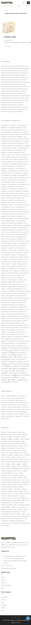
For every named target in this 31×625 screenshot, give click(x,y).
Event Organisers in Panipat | (9, 300)
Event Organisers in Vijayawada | (11, 366)
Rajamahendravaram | (7, 500)
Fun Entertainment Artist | (15, 407)
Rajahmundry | (26, 498)
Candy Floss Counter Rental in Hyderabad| (12, 109)
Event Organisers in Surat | (9, 343)
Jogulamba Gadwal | (12, 471)
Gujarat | (19, 457)
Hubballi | (8, 461)
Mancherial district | (13, 484)
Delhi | (23, 448)
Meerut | (3, 486)
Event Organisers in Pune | (23, 309)
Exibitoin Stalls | (12, 405)
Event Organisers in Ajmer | (13, 134)
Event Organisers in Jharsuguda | (10, 232)
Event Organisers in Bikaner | (17, 159)
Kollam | (25, 477)
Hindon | (27, 459)
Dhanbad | (10, 450)
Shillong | (11, 505)
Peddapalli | (9, 496)
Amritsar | (4, 436)
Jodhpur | (4, 471)
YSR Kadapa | (5, 525)
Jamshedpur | (25, 466)
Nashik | (17, 491)
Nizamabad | (4, 493)
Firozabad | (17, 455)
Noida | (10, 493)
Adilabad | (10, 432)
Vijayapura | (26, 516)
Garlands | (4, 409)
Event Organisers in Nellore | (10, 293)
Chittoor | (26, 446)
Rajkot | (24, 500)
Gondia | (7, 457)
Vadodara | (9, 516)
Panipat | (21, 493)
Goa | (3, 457)
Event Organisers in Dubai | (8, 182)
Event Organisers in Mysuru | (16, 284)
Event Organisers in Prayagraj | (16, 307)
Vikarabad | (11, 518)
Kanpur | (21, 473)
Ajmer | (15, 434)
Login (2, 588)
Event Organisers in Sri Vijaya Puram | (11, 339)
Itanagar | (9, 464)
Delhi (2, 602)
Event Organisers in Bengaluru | (15, 150)
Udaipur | (24, 514)
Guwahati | (11, 459)
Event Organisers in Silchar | (14, 334)
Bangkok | (17, 439)
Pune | (10, 498)
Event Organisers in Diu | (20, 180)
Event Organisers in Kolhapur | (20, 252)
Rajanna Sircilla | (17, 500)
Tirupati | (18, 514)
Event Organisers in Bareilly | (10, 148)
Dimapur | (4, 452)
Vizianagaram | (5, 521)
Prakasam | (16, 496)
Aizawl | (11, 434)
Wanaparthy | (13, 521)
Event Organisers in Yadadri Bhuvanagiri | (18, 379)
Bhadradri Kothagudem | (15, 441)
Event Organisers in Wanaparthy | (18, 373)
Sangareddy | (5, 505)
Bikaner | (24, 443)
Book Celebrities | (22, 395)
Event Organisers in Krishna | (17, 259)
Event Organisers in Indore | (8, 214)
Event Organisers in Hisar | (8, 207)
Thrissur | (23, 511)
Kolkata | (20, 477)
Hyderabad (4, 597)
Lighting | (19, 409)
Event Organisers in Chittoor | (14, 166)
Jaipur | (3, 466)
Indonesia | (25, 461)
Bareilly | (22, 439)
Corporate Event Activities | (8, 400)
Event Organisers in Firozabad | (16, 189)
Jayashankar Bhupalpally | (13, 468)
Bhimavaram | (5, 443)
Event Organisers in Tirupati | (15, 354)
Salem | (23, 502)
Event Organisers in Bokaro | (21, 161)
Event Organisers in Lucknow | (9, 264)
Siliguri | (9, 507)
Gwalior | (16, 459)
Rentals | (3, 414)
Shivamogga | (21, 505)
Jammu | (19, 466)
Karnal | (10, 475)
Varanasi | (15, 516)
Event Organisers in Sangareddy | (10, 327)
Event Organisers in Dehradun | (16, 170)
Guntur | (24, 457)
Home (2, 577)
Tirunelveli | (12, 514)
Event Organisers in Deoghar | (20, 173)
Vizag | (25, 518)
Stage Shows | (19, 416)
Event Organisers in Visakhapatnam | (18, 368)
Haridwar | (22, 459)
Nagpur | (24, 489)
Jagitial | (25, 464)
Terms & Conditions (6, 585)
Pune (2, 610)
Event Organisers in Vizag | (8, 370)
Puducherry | (4, 498)
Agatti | (20, 432)
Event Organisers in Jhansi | (22, 230)
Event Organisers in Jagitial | (21, 218)
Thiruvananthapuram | (7, 511)
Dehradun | (18, 448)
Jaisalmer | (8, 466)
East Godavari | (24, 452)
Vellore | (20, 516)
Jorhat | (20, 471)
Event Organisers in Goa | (8, 193)
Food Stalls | (4, 407)
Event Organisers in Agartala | (15, 127)
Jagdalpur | (20, 464)
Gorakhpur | (13, 457)
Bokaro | (9, 446)
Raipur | (19, 498)
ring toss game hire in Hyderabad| (17, 91)
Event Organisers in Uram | (8, 359)
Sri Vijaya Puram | (22, 507)
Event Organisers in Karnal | (15, 245)
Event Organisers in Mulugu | (16, 279)
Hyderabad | (14, 461)
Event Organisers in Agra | (20, 130)
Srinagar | (10, 509)
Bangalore (3, 605)
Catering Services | (21, 398)
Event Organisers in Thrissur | (18, 350)
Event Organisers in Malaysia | (18, 270)
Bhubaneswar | (18, 443)
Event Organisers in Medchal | (14, 275)
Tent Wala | (26, 416)
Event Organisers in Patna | (15, 302)
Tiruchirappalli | (5, 514)
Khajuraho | (16, 475)
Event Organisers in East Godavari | (16, 184)
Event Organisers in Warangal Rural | (11, 375)
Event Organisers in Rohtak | (13, 323)
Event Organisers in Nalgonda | (14, 289)
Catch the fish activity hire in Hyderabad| (18, 82)
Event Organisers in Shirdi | (13, 329)
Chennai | (21, 446)
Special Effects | (10, 416)
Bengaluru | (5, 441)
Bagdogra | (4, 439)
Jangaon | (3, 468)
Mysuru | (11, 489)
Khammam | (22, 475)
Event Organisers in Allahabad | (15, 136)
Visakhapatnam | (19, 518)
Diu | (8, 452)
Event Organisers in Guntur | (14, 198)
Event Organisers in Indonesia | (21, 211)
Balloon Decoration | (12, 395)
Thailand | (25, 509)
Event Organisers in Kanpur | (10, 243)
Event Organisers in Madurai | (15, 266)
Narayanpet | (11, 491)
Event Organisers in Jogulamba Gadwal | (16, 234)
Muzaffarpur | (5, 489)
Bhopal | (11, 443)
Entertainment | (11, 402)
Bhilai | (24, 441)
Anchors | (4, 395)
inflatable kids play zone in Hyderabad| (18, 73)
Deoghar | (4, 450)
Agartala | (15, 432)
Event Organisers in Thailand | (15, 345)
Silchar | (4, 507)
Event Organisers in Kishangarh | (16, 250)
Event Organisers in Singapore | (21, 336)
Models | (11, 411)
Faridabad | (11, 455)
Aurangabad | (17, 436)
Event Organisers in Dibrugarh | (17, 177)
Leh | (23, 480)
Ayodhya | (23, 436)
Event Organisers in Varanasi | (15, 361)
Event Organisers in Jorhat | (8, 236)
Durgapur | (17, 452)
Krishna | (14, 480)
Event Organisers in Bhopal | (9, 157)
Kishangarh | (4, 477)
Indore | (3, 464)
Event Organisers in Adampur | (9, 125)
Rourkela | (18, 502)
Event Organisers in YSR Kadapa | (10, 382)
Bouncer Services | (6, 398)
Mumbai (3, 599)
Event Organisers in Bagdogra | (16, 143)
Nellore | (21, 491)
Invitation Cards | (11, 409)
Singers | (22, 414)
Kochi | (10, 477)
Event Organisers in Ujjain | (21, 357)
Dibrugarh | (24, 450)
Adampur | (4, 432)
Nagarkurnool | (18, 489)
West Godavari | (15, 523)
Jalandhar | (14, 466)
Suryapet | (20, 509)
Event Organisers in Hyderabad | (15, 209)
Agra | (24, 432)
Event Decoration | (20, 402)
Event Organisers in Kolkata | (9, 254)
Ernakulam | (4, 455)
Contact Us (4, 582)
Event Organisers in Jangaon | (10, 227)
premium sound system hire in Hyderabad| (12, 93)
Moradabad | (9, 486)
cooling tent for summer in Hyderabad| (18, 107)
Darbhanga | (12, 448)
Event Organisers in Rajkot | (18, 318)
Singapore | (14, 507)
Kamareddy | (10, 473)
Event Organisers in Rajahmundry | (15, 314)
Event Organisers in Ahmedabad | (10, 132)
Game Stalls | (25, 407)
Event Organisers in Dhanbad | (9, 175)
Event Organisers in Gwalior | (15, 202)
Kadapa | (24, 471)
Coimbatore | (5, 448)
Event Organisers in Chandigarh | (10, 164)
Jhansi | (22, 468)
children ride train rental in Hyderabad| (11, 75)
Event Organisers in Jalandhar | (15, 223)
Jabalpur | (14, 464)
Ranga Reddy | (6, 502)
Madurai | (10, 482)
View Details (7, 46)
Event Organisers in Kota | (13, 257)
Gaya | (22, 455)
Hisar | (3, 461)
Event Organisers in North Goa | (21, 298)
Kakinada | (4, 473)
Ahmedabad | (5, 434)
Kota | (3, 480)
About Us (3, 580)
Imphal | (20, 461)
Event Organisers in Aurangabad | (11, 141)
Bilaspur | (4, 446)
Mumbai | (20, 486)
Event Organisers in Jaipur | (8, 220)
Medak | (21, 484)
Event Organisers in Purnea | (9, 311)
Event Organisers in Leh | (20, 261)
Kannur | (16, 473)
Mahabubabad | (17, 482)
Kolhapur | (15, 477)
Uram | (4, 516)
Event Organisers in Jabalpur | (15, 216)
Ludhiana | (5, 482)
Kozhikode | (8, 480)
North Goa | (15, 493)
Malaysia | (5, 484)
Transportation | (5, 418)
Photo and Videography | (20, 411)
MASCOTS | (5, 411)
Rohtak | (12, 502)
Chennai (3, 607)
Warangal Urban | (6, 523)
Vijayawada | (4, 518)
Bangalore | (11, 439)
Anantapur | (10, 436)
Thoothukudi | (17, 511)
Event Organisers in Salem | (21, 325)
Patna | (4, 496)
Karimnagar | (4, 475)
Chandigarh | (15, 446)
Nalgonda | (4, 491)
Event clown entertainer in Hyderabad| (11, 84)
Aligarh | (19, 434)
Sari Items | (17, 414)
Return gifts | (10, 414)
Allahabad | (25, 434)
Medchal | (26, 484)
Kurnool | (19, 480)
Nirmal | (26, 491)
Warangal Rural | (21, 521)
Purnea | (14, 498)
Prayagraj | (22, 496)
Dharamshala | (17, 450)
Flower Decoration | (22, 405)
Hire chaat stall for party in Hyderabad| (11, 66)
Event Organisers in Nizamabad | (14, 295)
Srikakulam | (4, 509)
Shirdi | (16, 505)
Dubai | (12, 452)
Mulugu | (15, 486)
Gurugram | (4, 459)
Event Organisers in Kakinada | (14, 239)
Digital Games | (20, 400)
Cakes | (13, 398)
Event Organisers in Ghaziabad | (20, 191)
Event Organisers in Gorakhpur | (10, 195)
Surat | (15, 509)
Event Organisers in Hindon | (22, 205)
